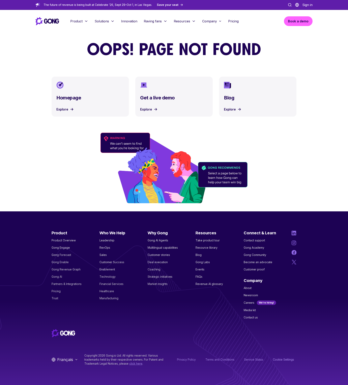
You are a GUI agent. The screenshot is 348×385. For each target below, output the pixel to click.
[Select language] (297, 5)
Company (209, 21)
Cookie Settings (283, 359)
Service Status (253, 359)
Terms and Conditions (219, 359)
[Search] (290, 5)
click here (135, 363)
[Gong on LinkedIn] (294, 233)
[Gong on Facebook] (294, 252)
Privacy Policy (186, 359)
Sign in (307, 5)
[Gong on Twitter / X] (294, 262)
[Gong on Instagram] (294, 242)
